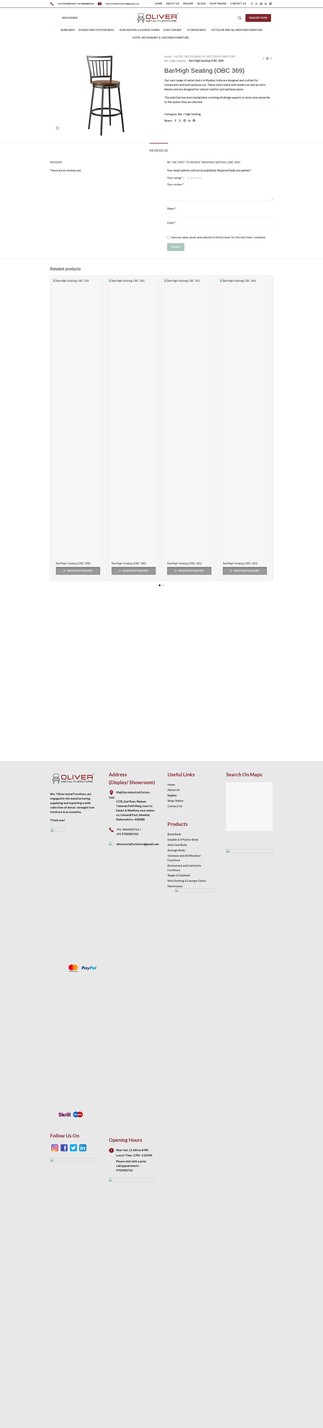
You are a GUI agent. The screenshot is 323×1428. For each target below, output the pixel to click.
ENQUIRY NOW (258, 17)
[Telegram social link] (270, 3)
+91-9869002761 (127, 829)
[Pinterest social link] (261, 3)
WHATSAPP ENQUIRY (80, 570)
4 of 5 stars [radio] (197, 177)
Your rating (175, 177)
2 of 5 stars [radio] (191, 177)
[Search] (240, 18)
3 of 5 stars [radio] (194, 177)
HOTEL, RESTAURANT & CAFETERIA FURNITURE (205, 56)
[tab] (159, 148)
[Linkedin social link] (266, 3)
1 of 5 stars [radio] (188, 177)
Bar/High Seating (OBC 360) (129, 563)
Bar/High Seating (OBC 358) (73, 563)
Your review (175, 184)
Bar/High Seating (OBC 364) (240, 563)
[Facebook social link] (252, 3)
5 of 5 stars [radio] (200, 177)
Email (171, 222)
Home (168, 56)
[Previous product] (263, 59)
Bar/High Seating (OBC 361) (184, 563)
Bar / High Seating (175, 60)
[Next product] (271, 59)
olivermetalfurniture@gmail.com (122, 3)
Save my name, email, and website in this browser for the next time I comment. (218, 237)
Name (171, 208)
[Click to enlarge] (57, 128)
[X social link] (256, 3)
